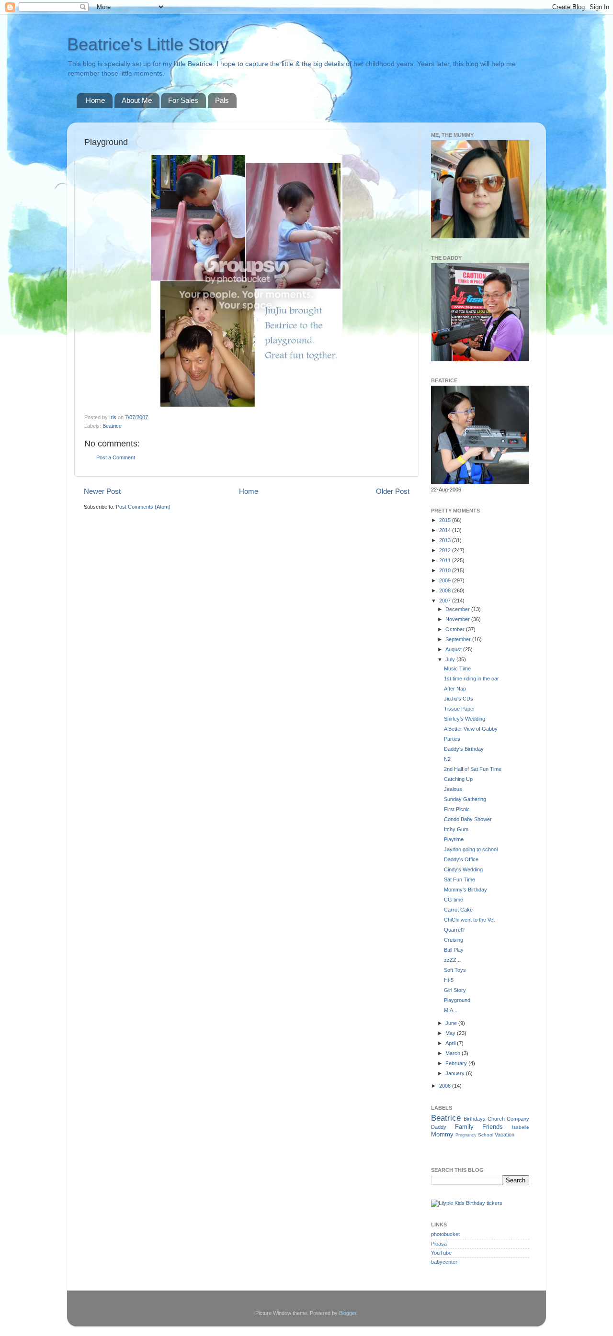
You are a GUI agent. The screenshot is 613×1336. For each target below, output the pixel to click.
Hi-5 (449, 980)
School (485, 1134)
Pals (222, 100)
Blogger (347, 1313)
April (451, 1043)
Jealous (453, 789)
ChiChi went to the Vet (469, 920)
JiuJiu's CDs (458, 698)
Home (95, 100)
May (451, 1033)
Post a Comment (115, 457)
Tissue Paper (459, 709)
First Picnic (457, 809)
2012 (445, 550)
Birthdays (475, 1119)
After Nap (455, 688)
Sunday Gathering (465, 799)
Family (464, 1126)
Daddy (438, 1127)
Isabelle (520, 1127)
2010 (445, 570)
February (456, 1063)
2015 (445, 520)
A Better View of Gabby (471, 729)
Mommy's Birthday (465, 889)
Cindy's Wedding (463, 869)
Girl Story (455, 990)
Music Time (457, 668)
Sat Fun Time (459, 879)
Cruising (453, 940)
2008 (445, 590)
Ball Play (454, 950)
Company (518, 1119)
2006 (445, 1086)
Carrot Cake (458, 910)
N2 (447, 759)
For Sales (183, 100)
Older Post (392, 491)
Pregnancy (466, 1135)
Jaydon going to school (471, 849)
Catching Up (458, 779)
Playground (457, 1000)
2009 (445, 580)
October (455, 629)
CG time (453, 899)
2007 (445, 600)
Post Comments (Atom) (143, 507)
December (458, 609)
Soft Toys (455, 970)
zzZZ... (452, 960)
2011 (445, 560)
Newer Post (102, 491)
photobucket (445, 1234)
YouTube (441, 1253)
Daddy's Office (461, 859)
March (453, 1053)
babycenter (444, 1262)
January (455, 1073)
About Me (137, 100)
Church (496, 1119)
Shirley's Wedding (464, 719)
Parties (452, 739)
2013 (445, 540)
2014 (445, 530)
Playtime (454, 839)
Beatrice (112, 426)
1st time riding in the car (471, 678)
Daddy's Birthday (464, 749)
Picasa (439, 1244)
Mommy (442, 1134)
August (454, 649)
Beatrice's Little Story (147, 44)
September (458, 639)
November (458, 619)
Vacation (504, 1134)
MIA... (450, 1010)
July (450, 659)
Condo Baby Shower (468, 819)
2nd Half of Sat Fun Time (472, 769)
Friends (492, 1126)
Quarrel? (454, 930)
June (451, 1023)
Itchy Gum (456, 829)
